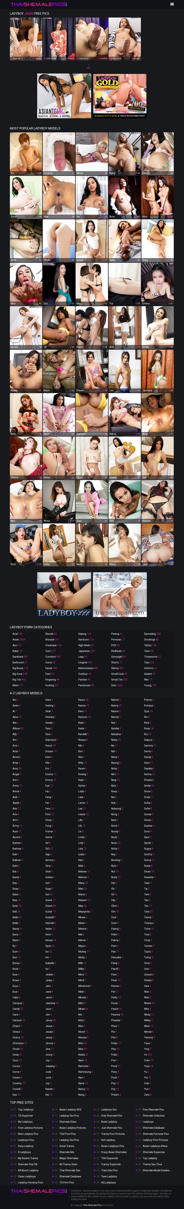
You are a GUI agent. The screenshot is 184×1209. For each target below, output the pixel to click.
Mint (82, 1003)
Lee (82, 808)
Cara (16, 1014)
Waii (147, 991)
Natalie (116, 728)
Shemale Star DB (27, 1164)
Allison (18, 728)
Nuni (114, 865)
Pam (115, 945)
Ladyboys (148, 1121)
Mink (82, 991)
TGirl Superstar (109, 1158)
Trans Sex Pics (109, 1170)
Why (147, 1008)
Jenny (50, 1020)
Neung (116, 762)
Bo (15, 945)
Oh (113, 888)
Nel (114, 751)
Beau (16, 888)
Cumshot (53, 656)
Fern (49, 808)
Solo (117, 685)
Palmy (115, 940)
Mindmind (85, 986)
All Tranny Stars (68, 1164)
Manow (83, 877)
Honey (50, 940)
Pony (115, 1071)
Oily (114, 900)
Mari (82, 888)
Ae (15, 699)
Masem (84, 900)
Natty (116, 739)
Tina (147, 934)
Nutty (116, 877)
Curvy (50, 662)
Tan (147, 900)
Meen (82, 923)
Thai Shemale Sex (69, 1170)
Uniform (150, 668)
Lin (81, 831)
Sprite (148, 842)
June (49, 1077)
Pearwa (117, 1014)
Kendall (83, 734)
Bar (16, 871)
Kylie (82, 780)
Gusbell (50, 917)
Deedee (50, 717)
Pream (116, 1094)
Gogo (49, 888)
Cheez (17, 1031)
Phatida (116, 1020)
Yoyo (148, 1066)
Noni (114, 820)
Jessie (50, 1031)
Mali (81, 865)
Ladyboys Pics (26, 1140)
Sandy (148, 757)
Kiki (81, 745)
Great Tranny (66, 1146)
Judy (49, 1071)
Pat (115, 991)
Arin (17, 808)
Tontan (149, 945)
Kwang (83, 774)
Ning (115, 780)
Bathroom (20, 662)
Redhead (118, 651)
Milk (82, 963)
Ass (17, 645)
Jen (48, 1014)
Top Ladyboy (150, 1158)
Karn (82, 711)
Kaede (50, 1089)
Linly (81, 842)
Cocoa (17, 1066)
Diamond (51, 739)
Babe (17, 651)
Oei (114, 883)
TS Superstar (25, 1115)
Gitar (49, 871)
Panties (84, 679)
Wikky (148, 1020)
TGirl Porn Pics (67, 1133)
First (49, 814)
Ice (48, 951)
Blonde (51, 633)
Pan (115, 951)
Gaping (84, 633)
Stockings (151, 639)
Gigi (48, 854)
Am (16, 739)
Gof (48, 883)
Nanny (116, 705)
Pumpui (149, 705)
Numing (116, 860)
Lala (81, 797)
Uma (147, 963)
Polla (115, 1054)
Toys (149, 662)
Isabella (50, 963)
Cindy (17, 1054)
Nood (115, 825)
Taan (148, 883)
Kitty (82, 762)
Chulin (18, 1049)
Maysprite (85, 911)
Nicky (115, 768)
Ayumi (17, 837)
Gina (48, 865)
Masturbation (88, 668)
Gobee (50, 877)
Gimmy (50, 860)
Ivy (47, 968)
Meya (82, 945)
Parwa (116, 986)
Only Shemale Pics (111, 1115)
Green (50, 905)
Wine (148, 1026)
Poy (115, 1089)
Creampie (53, 645)
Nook (115, 837)
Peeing (117, 633)
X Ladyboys (24, 1152)
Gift (49, 848)
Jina (49, 1049)
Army (17, 825)
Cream (17, 1077)
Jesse (49, 1026)
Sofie (148, 808)
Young (150, 685)
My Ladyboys (25, 1121)
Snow (148, 791)
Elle (48, 762)
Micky (82, 957)
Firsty (49, 820)
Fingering (52, 679)
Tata (148, 911)
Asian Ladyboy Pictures (72, 1127)
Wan (147, 997)
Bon (16, 957)
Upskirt (149, 673)
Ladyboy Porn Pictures (155, 1140)
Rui (147, 734)
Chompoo (20, 1043)
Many (83, 883)
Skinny (117, 668)
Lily (81, 825)
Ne (114, 745)
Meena (83, 928)
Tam (147, 894)
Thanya (149, 923)
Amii (16, 751)
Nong (115, 814)
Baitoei (17, 842)
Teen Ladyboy (109, 1176)
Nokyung (117, 808)
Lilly (81, 820)
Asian (19, 639)
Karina (83, 705)
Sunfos (149, 854)
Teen (148, 651)
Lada (82, 791)
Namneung (85, 1071)
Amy (17, 768)
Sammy (150, 745)
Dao (16, 1094)
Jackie (50, 974)
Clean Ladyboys (27, 1176)
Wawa (149, 1003)
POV (115, 645)
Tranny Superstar (111, 1164)
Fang (49, 797)
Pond (116, 1066)
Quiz (148, 711)
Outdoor (84, 673)
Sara (148, 762)
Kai (48, 1094)
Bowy (17, 980)
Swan (149, 871)
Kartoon (84, 717)
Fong (49, 825)
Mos (82, 1049)
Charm (17, 1026)
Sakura (149, 739)
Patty (116, 997)
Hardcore (86, 639)
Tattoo (150, 645)
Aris (16, 814)
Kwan (82, 768)
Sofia (148, 802)
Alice (17, 717)
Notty (115, 848)
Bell (16, 911)
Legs (82, 656)
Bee (16, 900)
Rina (147, 722)
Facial (51, 668)
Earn (49, 757)
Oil (114, 894)
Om (115, 911)
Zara (147, 1094)
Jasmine (52, 1003)
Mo (81, 1014)
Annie (17, 791)
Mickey (84, 951)
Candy (18, 1008)
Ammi (17, 757)
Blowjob (52, 639)
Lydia (82, 854)
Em (48, 768)
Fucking (52, 685)
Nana (83, 1083)
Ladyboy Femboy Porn (30, 1182)
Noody (115, 831)
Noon (116, 842)
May (82, 905)
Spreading (152, 633)
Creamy (19, 1083)
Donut (50, 745)
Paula (115, 1003)
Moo (82, 1043)
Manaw (84, 871)
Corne (17, 1071)
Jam (49, 986)
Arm (16, 820)
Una (147, 968)
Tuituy (148, 957)
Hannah (50, 923)
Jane (49, 991)
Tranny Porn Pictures (113, 1133)
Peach (116, 1008)
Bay (16, 883)
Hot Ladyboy (108, 1140)
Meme (83, 940)
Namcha (84, 1066)
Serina (149, 774)
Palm (115, 934)
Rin (147, 717)
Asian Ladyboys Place (155, 1146)
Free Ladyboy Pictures (30, 1127)
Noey (115, 791)
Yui (147, 1077)
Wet (148, 679)
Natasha (117, 734)
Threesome (152, 656)
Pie (114, 1031)
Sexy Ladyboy (26, 1146)
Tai (147, 888)
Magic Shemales (68, 1158)
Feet (49, 673)
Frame (50, 831)
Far (48, 802)
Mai (81, 860)
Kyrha (82, 785)
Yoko (148, 1060)
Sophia (149, 825)
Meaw (82, 917)
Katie (82, 728)
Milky (82, 968)
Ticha (149, 928)
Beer (17, 905)
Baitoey (18, 848)
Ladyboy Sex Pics (69, 1115)
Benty (18, 928)
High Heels (86, 645)
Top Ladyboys (26, 1109)
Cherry (18, 1037)
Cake (16, 997)
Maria (82, 894)
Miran (83, 1008)
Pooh (115, 1077)
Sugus (148, 848)
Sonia (148, 820)
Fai (48, 791)
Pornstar (118, 639)
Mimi (82, 974)
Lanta (83, 802)
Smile (149, 785)
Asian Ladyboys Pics (112, 1146)
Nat (114, 722)
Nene (115, 757)
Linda (82, 837)
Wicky (149, 1014)
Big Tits (19, 679)
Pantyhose (86, 685)
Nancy (83, 1089)
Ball (16, 854)
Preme (149, 699)
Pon (114, 1060)
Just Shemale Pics (111, 1127)
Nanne (116, 699)
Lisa (82, 848)
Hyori (50, 945)
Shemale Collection (154, 1115)
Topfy (148, 951)
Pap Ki (115, 968)
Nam (82, 1060)
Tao (148, 905)
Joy (48, 1060)
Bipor (16, 940)
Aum (17, 831)
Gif (48, 842)
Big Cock (20, 673)
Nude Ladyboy (109, 1121)
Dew (48, 734)
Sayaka (149, 768)
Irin (48, 957)
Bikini (18, 685)
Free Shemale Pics (153, 1109)
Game (49, 837)
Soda (148, 797)
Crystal (17, 1089)
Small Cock (119, 673)
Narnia (116, 717)
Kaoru (83, 699)
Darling (50, 705)
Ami (16, 745)
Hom (49, 934)
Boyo (16, 986)
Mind (82, 980)
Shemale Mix (66, 1152)
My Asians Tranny (28, 1158)
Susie (148, 865)
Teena (148, 917)
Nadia (83, 1054)
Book (16, 968)
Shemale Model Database (157, 1170)
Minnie (83, 997)
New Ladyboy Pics (28, 1133)
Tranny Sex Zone (152, 1164)
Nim (115, 774)
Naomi (116, 711)
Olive (115, 905)
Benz (17, 934)
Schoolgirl (118, 656)
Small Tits (119, 679)
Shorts (116, 662)
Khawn (83, 739)
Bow (16, 974)
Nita (114, 785)
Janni (49, 997)
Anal (18, 633)
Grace (50, 900)
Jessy (49, 1037)
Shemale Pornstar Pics (156, 1133)
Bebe (16, 894)
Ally (16, 734)
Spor (147, 837)
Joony (49, 1054)
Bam (16, 865)
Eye (49, 785)
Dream (51, 751)
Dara (49, 699)
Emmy (50, 780)
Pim (114, 1037)
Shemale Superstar (154, 1152)
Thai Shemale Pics (92, 1205)
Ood (114, 917)
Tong (148, 940)
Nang (82, 1094)
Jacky (49, 980)
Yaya (148, 1043)
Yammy (149, 1037)
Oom (115, 923)
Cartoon (19, 1020)
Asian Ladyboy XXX (70, 1109)
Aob (16, 797)
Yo (148, 1054)
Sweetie (149, 877)
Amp (16, 762)
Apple (17, 802)
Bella (17, 917)
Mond (83, 1031)
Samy (148, 751)
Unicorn (149, 974)
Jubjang (51, 1066)
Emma (50, 774)
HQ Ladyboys (108, 1182)
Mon (81, 1026)
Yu (146, 1071)
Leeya (83, 814)
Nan (81, 1077)
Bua (16, 991)
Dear (49, 711)
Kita (81, 757)
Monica (83, 1037)
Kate (82, 722)
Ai (15, 711)
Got (49, 894)
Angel (17, 774)
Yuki (147, 1083)
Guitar (50, 911)
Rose (148, 728)
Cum (50, 651)
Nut (115, 871)
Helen (50, 928)
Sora (147, 831)
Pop (115, 1083)
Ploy (115, 1049)
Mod (81, 1020)
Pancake (117, 957)
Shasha (149, 780)
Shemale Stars (67, 1121)
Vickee (149, 980)
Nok (114, 802)
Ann (16, 780)
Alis (16, 722)
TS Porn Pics (66, 1182)
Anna (17, 785)
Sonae (148, 814)
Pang (115, 963)
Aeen (17, 705)
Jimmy (50, 1043)
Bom (16, 951)
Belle (16, 923)
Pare (115, 974)
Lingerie (85, 662)
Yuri (147, 1089)
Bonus (17, 963)
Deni (48, 728)
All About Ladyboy (28, 1170)
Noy (114, 854)
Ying (147, 1049)
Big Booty (20, 668)
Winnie (149, 1031)
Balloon (18, 860)
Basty (17, 877)
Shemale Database (70, 1176)
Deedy (50, 722)
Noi (114, 797)
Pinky (116, 1043)
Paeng (116, 928)
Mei (81, 934)
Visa (147, 986)
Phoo (115, 1026)
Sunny (149, 860)
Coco (17, 1060)
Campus (18, 1003)
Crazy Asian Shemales (114, 1152)
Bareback (20, 656)
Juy (48, 1083)
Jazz (49, 1008)
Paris (115, 980)
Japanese (86, 651)
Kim (81, 751)
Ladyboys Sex (109, 1109)
